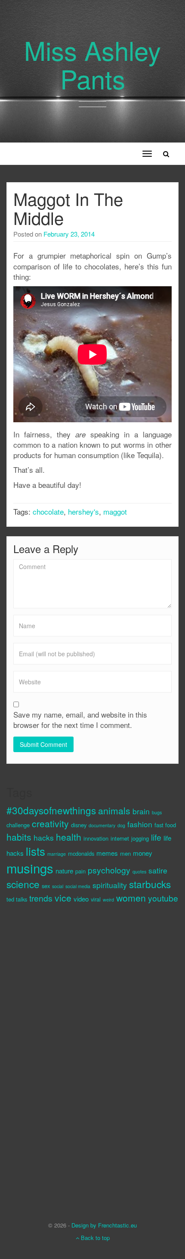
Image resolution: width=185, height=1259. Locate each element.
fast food (165, 825)
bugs (157, 812)
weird (108, 899)
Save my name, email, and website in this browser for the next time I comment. (80, 719)
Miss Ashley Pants (92, 64)
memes (107, 852)
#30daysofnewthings (51, 810)
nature (64, 870)
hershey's (83, 511)
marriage (56, 854)
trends (40, 898)
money (142, 852)
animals (114, 810)
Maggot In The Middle (68, 208)
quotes (139, 871)
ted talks (16, 899)
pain (80, 871)
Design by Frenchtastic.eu (104, 1225)
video (81, 898)
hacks (44, 837)
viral (96, 899)
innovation (95, 838)
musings (29, 868)
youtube (163, 898)
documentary (102, 825)
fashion (139, 824)
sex (46, 886)
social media (77, 886)
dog (121, 825)
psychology (109, 870)
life (156, 837)
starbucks (150, 884)
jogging (140, 838)
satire (157, 870)
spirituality (109, 884)
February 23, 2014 (69, 233)
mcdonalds (81, 853)
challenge (18, 825)
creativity (50, 823)
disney (78, 825)
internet (120, 838)
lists (35, 851)
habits (18, 836)
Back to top (94, 1238)
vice (63, 897)
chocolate (48, 511)
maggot (115, 511)
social (57, 886)
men (125, 853)
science (23, 884)
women (131, 897)
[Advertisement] (40, 1055)
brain (141, 811)
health (68, 836)
